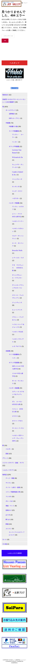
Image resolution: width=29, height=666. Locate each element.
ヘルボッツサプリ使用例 (14, 553)
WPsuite (14, 661)
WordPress (14, 662)
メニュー (25, 2)
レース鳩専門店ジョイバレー (19, 660)
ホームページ (13, 22)
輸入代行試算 (14, 88)
